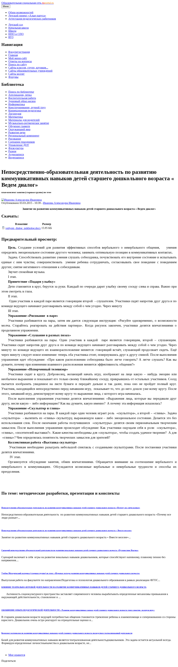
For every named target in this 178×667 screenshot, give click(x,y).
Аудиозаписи (16, 154)
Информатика (16, 104)
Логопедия (14, 113)
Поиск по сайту (17, 64)
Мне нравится (16, 654)
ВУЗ (10, 37)
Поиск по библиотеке (21, 91)
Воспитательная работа (22, 98)
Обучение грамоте (19, 126)
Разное (12, 151)
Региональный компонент (23, 135)
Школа (12, 30)
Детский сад (15, 24)
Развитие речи (16, 132)
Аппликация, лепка (20, 94)
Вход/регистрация (19, 51)
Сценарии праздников (21, 141)
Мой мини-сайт (17, 58)
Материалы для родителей (24, 119)
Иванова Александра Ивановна (61, 202)
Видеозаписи (16, 157)
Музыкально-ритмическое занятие (28, 123)
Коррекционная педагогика (24, 110)
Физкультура (15, 148)
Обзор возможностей (20, 12)
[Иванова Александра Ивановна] (21, 199)
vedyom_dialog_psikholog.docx (23, 228)
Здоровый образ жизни (22, 101)
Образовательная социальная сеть (27, 2)
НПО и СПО (16, 34)
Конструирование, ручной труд (27, 107)
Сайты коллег (16, 73)
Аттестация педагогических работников (32, 18)
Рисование (14, 138)
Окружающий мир (19, 129)
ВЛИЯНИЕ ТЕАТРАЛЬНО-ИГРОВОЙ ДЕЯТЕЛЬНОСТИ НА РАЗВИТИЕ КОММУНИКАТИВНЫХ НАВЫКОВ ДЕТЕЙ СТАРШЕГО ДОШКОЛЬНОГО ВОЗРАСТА (73, 587)
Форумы (13, 77)
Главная (13, 55)
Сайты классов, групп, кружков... (28, 67)
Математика (15, 116)
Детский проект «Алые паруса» (27, 15)
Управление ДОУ (18, 145)
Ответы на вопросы (20, 61)
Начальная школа (18, 27)
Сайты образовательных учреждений (30, 70)
